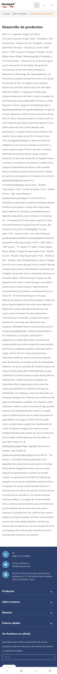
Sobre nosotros (19, 13)
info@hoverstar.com (21, 566)
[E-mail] (21, 670)
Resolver (7, 612)
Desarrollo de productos (41, 13)
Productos (8, 591)
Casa (7, 13)
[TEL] (36, 670)
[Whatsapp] (7, 670)
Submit (9, 667)
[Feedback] (50, 670)
